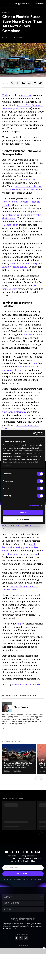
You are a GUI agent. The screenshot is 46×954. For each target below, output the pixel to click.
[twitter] (4, 729)
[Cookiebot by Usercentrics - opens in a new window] (33, 433)
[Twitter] (21, 938)
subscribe (40, 4)
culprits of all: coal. (12, 370)
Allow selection (23, 519)
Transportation (28, 695)
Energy (6, 12)
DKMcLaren (18, 684)
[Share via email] (34, 83)
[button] (23, 897)
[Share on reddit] (29, 83)
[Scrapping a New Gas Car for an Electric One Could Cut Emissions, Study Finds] (19, 759)
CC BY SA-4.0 (33, 684)
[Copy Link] (40, 83)
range (20, 624)
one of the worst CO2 (29, 367)
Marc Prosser (6, 38)
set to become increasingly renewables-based (20, 547)
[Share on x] (12, 83)
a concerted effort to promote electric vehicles (22, 201)
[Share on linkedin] (23, 83)
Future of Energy (10, 695)
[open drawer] (4, 4)
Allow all (23, 512)
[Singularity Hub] (23, 3)
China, (34, 363)
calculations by (10, 225)
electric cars (25, 95)
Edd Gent (7, 771)
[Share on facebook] (17, 83)
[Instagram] (26, 938)
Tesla (5, 95)
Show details (33, 505)
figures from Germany (14, 412)
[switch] (40, 481)
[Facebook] (16, 938)
